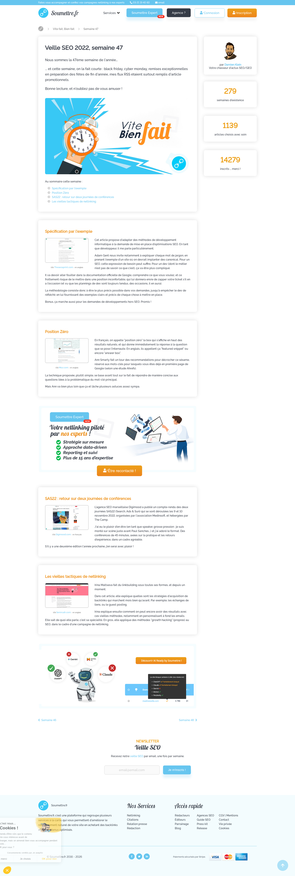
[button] (7, 870)
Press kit (202, 824)
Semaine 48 (187, 720)
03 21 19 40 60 (141, 2)
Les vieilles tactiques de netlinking (74, 201)
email (161, 2)
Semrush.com (68, 612)
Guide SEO (203, 819)
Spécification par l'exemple (69, 188)
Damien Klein (232, 64)
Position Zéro (60, 192)
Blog (178, 828)
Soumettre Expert (147, 14)
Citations (132, 819)
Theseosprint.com (68, 267)
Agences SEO (205, 815)
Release (202, 828)
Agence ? (179, 13)
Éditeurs (180, 819)
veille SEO (136, 756)
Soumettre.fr (65, 13)
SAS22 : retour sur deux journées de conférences (83, 197)
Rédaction (133, 828)
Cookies (224, 828)
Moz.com (68, 367)
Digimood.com (69, 534)
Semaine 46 (48, 720)
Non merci (15, 858)
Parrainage (182, 824)
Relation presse (137, 824)
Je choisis (39, 858)
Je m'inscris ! (177, 770)
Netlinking (133, 815)
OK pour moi (63, 858)
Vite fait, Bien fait (64, 29)
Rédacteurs (182, 815)
